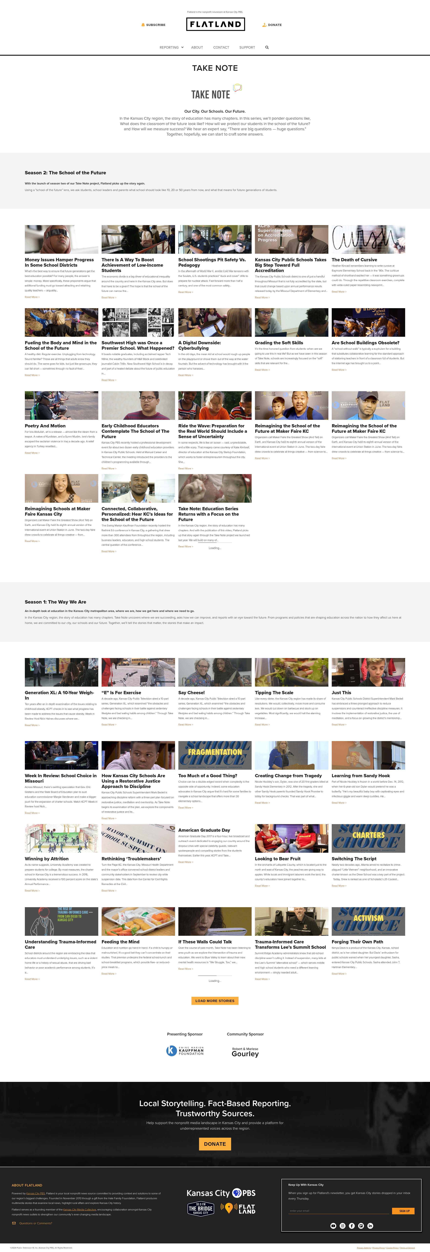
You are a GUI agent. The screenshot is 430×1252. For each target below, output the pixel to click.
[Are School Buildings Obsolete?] (368, 322)
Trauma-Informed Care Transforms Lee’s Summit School (290, 944)
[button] (182, 47)
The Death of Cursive (354, 259)
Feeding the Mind (121, 941)
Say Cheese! (191, 692)
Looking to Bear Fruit (277, 858)
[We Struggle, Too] (138, 1004)
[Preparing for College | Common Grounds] (215, 1004)
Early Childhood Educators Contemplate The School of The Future (135, 431)
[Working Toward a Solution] (138, 1087)
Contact (221, 47)
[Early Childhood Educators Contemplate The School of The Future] (138, 405)
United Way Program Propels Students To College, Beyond (363, 1027)
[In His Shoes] (291, 1004)
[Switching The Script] (368, 838)
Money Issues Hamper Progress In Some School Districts (59, 262)
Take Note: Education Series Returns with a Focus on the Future (208, 514)
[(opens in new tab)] (184, 1216)
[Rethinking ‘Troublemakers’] (138, 838)
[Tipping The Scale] (291, 672)
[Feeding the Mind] (138, 921)
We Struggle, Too (120, 1024)
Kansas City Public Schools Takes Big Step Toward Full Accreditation (291, 265)
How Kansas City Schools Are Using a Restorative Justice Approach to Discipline (133, 781)
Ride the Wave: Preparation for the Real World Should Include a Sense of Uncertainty (212, 431)
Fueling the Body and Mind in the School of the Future (61, 345)
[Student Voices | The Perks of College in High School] (291, 1087)
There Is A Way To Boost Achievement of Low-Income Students (132, 265)
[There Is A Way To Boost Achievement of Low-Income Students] (138, 239)
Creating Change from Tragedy (288, 775)
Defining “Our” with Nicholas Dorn (209, 1110)
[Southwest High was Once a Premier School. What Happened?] (138, 322)
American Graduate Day (204, 830)
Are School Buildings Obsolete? (365, 342)
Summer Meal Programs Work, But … (58, 1027)
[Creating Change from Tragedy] (291, 755)
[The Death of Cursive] (368, 239)
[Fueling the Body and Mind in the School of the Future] (61, 322)
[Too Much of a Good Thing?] (215, 755)
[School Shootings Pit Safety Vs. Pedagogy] (215, 239)
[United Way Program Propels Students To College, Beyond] (368, 1004)
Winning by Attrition (47, 858)
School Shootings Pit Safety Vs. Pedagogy (212, 262)
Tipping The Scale (274, 692)
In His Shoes (268, 1024)
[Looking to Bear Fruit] (291, 838)
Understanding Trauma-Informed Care (60, 944)
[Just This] (368, 672)
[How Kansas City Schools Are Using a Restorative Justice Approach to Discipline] (138, 755)
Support (247, 47)
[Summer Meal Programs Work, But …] (61, 1004)
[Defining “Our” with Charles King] (368, 1087)
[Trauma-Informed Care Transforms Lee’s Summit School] (291, 921)
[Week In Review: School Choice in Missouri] (61, 755)
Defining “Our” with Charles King (368, 1107)
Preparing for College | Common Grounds (213, 1027)
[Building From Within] (61, 1087)
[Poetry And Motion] (61, 405)
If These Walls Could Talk (205, 941)
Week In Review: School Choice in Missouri (61, 778)
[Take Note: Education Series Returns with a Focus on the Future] (215, 488)
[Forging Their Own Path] (368, 921)
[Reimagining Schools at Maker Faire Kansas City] (61, 488)
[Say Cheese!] (215, 672)
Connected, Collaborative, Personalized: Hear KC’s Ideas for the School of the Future (137, 514)
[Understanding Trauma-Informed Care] (61, 921)
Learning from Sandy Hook (361, 775)
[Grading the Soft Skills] (291, 322)
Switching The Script (354, 858)
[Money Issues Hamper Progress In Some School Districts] (61, 239)
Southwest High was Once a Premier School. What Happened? (138, 345)
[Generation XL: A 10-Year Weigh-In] (61, 672)
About (197, 47)
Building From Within (48, 1107)
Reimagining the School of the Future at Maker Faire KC (287, 428)
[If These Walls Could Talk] (215, 921)
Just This (341, 692)
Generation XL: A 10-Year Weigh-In (59, 695)
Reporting (169, 47)
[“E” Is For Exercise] (138, 672)
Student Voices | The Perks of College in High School (286, 1110)
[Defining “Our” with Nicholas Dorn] (215, 1087)
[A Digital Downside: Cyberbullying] (215, 322)
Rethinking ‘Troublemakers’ (131, 858)
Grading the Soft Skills (279, 342)
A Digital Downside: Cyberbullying (199, 345)
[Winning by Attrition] (61, 838)
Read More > (32, 297)
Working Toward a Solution (131, 1107)
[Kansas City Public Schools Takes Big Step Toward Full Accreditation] (291, 239)
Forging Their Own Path (357, 941)
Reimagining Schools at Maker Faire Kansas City (57, 511)
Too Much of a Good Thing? (207, 775)
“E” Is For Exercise (121, 692)
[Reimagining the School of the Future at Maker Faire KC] (291, 405)
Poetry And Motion (45, 425)
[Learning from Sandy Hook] (368, 755)
